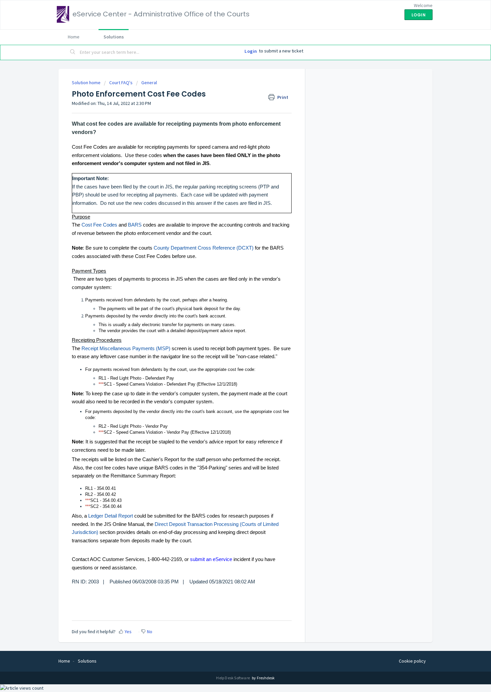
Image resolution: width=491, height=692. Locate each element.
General (149, 83)
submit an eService (211, 559)
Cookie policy (412, 661)
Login (250, 51)
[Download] (233, 264)
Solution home (87, 83)
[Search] (72, 52)
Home (73, 37)
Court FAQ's (121, 83)
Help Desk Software (233, 677)
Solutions (114, 37)
